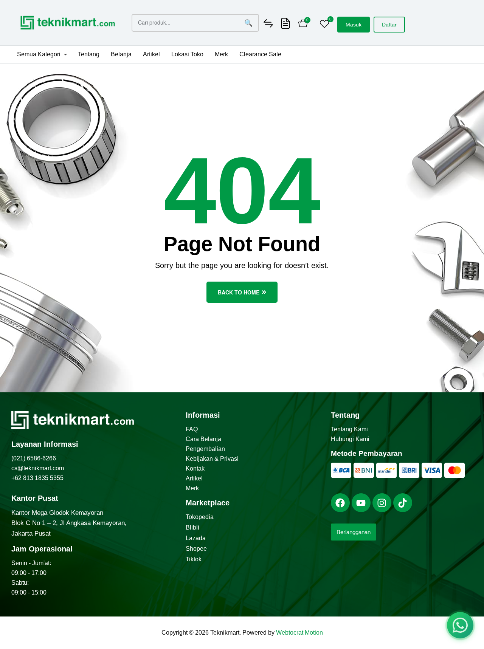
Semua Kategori (38, 54)
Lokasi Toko (187, 54)
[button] (41, 54)
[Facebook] (340, 502)
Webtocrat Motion (299, 632)
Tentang (88, 54)
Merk (221, 54)
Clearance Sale (260, 54)
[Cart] (303, 24)
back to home (238, 292)
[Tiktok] (402, 502)
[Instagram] (381, 502)
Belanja (121, 54)
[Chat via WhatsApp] (460, 625)
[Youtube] (361, 502)
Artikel (151, 54)
